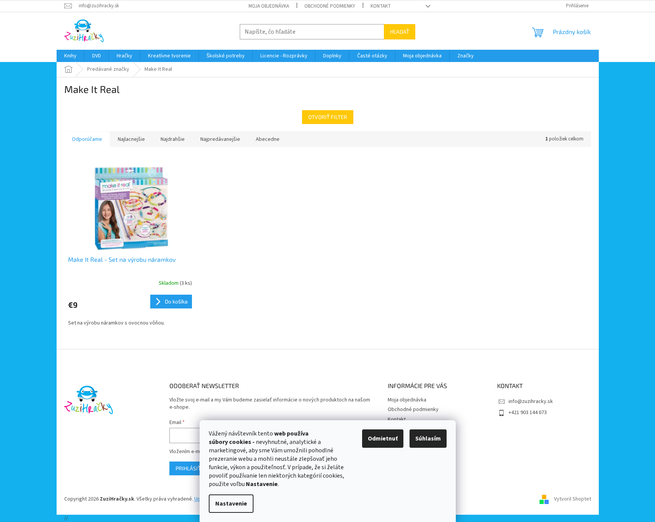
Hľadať (399, 31)
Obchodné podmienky (329, 6)
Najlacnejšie (131, 139)
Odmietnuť (383, 438)
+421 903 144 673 (528, 412)
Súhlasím (428, 438)
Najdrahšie (173, 139)
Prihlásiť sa (192, 468)
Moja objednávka (269, 6)
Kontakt (381, 6)
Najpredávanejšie (220, 139)
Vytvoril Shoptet (572, 499)
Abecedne (268, 139)
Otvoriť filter (327, 117)
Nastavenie (231, 503)
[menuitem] (70, 56)
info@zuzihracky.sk (531, 401)
